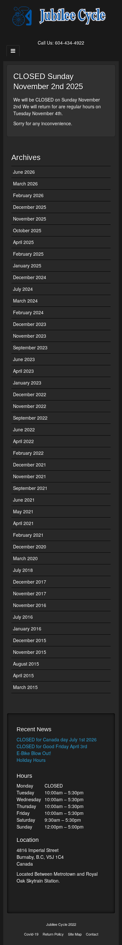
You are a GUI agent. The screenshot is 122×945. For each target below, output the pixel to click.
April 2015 (23, 675)
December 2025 (29, 207)
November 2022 (29, 406)
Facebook (61, 33)
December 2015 (29, 640)
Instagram (70, 33)
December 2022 (29, 394)
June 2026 (24, 172)
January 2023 (27, 382)
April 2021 (23, 523)
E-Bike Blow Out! (34, 753)
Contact (92, 934)
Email (52, 33)
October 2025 (27, 230)
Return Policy (53, 934)
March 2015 (25, 687)
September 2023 (30, 347)
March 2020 (25, 558)
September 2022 (30, 417)
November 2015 (29, 652)
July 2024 (23, 289)
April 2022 (23, 441)
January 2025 (27, 265)
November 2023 (29, 335)
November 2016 (29, 605)
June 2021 (24, 499)
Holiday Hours (31, 760)
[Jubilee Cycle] (61, 15)
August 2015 (26, 663)
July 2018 (23, 570)
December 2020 (29, 546)
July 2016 (23, 617)
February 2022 (28, 453)
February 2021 (28, 535)
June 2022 (24, 429)
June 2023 (24, 359)
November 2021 (29, 476)
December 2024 (29, 277)
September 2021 (30, 488)
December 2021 (29, 464)
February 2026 (28, 195)
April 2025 (23, 242)
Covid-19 (31, 934)
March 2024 (25, 300)
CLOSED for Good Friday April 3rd (52, 746)
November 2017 (29, 593)
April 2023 (23, 371)
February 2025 (28, 253)
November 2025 (29, 218)
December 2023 (29, 324)
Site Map (75, 934)
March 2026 (25, 183)
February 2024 (28, 312)
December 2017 (29, 581)
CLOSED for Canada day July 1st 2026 (57, 739)
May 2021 (23, 511)
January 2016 (27, 628)
